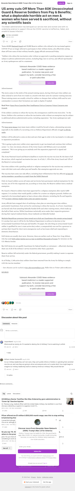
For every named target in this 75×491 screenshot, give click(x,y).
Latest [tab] (9, 394)
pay (43, 137)
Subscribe (61, 3)
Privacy (33, 477)
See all (5, 448)
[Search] (71, 394)
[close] (56, 419)
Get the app (47, 482)
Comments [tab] (6, 324)
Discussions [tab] (16, 394)
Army (37, 51)
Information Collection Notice (37, 458)
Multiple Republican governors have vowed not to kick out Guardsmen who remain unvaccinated (37, 218)
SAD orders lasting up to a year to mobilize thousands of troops (35, 239)
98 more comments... (6, 384)
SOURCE (5, 272)
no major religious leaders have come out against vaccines (26, 199)
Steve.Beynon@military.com (34, 267)
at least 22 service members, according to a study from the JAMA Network (37, 175)
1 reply (9, 353)
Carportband (8, 341)
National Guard (17, 46)
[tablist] (10, 324)
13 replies (9, 375)
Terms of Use (47, 456)
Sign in (69, 3)
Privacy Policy (52, 458)
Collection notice (47, 477)
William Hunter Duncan (12, 359)
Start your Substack (32, 482)
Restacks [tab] (14, 324)
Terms (39, 477)
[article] (37, 405)
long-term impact (11, 127)
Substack (28, 487)
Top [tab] (4, 394)
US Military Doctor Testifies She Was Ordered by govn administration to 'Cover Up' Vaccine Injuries (31, 400)
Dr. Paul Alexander (12, 35)
